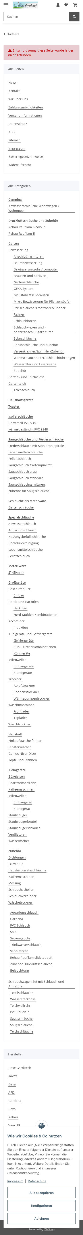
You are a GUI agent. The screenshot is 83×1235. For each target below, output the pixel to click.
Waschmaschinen (21, 705)
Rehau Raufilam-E (21, 233)
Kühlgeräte (22, 653)
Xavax (12, 1076)
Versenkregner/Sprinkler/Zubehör (39, 351)
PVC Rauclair (19, 1012)
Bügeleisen (16, 776)
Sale (13, 932)
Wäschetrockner (20, 902)
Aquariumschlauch (22, 530)
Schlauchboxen (25, 321)
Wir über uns (18, 99)
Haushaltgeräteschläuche (27, 870)
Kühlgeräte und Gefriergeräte (30, 634)
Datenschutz (37, 1181)
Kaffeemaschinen (21, 789)
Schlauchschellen (21, 889)
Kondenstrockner (26, 692)
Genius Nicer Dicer (22, 753)
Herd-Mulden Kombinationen (35, 614)
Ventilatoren (17, 834)
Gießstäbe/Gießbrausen (31, 295)
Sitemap (14, 140)
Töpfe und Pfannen (22, 760)
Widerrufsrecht (19, 165)
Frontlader (21, 711)
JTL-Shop (49, 1229)
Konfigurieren (41, 1205)
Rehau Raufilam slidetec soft (31, 957)
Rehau (13, 1117)
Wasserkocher (18, 841)
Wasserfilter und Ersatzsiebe (35, 364)
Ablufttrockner (24, 685)
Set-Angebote (20, 938)
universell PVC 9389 (22, 423)
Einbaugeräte (24, 666)
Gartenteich (17, 383)
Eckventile (15, 864)
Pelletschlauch (19, 556)
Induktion (21, 627)
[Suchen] (74, 16)
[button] (58, 4)
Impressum (15, 1181)
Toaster (13, 406)
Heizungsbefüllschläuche (27, 536)
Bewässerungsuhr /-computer (36, 269)
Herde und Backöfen (23, 602)
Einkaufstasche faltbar (25, 741)
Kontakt (14, 91)
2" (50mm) (15, 572)
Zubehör (20, 370)
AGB (11, 132)
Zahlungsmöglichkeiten (25, 107)
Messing (14, 883)
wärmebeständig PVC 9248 (28, 429)
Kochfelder (16, 621)
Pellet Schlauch (19, 458)
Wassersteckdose (23, 999)
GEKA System (23, 288)
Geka (12, 1084)
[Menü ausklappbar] (6, 3)
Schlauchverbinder (22, 896)
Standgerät (22, 809)
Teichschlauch (24, 390)
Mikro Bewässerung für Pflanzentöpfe (41, 301)
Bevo (11, 1109)
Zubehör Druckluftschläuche (31, 964)
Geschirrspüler (19, 589)
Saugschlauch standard (25, 478)
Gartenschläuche (26, 282)
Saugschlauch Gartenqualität (30, 465)
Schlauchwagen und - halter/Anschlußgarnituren (34, 329)
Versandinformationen (25, 115)
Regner (19, 314)
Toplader (20, 718)
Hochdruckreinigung (23, 543)
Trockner (14, 679)
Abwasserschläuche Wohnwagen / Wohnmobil (33, 208)
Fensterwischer (19, 747)
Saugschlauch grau (22, 471)
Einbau (19, 595)
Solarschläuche (25, 338)
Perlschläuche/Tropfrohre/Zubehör (40, 308)
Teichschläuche (21, 1031)
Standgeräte (23, 673)
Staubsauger (17, 815)
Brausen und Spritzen (30, 276)
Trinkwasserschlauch (25, 945)
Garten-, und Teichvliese (26, 377)
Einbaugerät (23, 802)
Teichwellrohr (20, 1005)
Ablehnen (41, 1218)
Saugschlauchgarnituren (26, 484)
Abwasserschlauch (22, 524)
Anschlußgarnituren (29, 256)
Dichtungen (17, 857)
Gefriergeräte (24, 640)
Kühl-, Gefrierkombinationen (35, 647)
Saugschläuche (21, 1018)
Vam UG (14, 1125)
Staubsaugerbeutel (22, 821)
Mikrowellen (17, 660)
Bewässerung (18, 250)
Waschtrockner (19, 724)
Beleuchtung (19, 970)
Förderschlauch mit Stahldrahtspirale (36, 446)
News (12, 82)
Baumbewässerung (28, 263)
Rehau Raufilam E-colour (26, 227)
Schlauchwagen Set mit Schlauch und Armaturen (36, 983)
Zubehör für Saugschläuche (29, 491)
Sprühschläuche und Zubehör (36, 345)
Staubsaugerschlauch (24, 828)
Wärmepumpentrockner (31, 698)
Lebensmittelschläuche (25, 452)
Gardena (16, 919)
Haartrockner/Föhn (22, 783)
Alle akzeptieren (41, 1193)
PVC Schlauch (20, 925)
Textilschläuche (21, 993)
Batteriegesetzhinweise (25, 156)
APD (11, 1092)
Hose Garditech (19, 1068)
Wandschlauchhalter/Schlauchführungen (44, 358)
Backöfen (20, 608)
